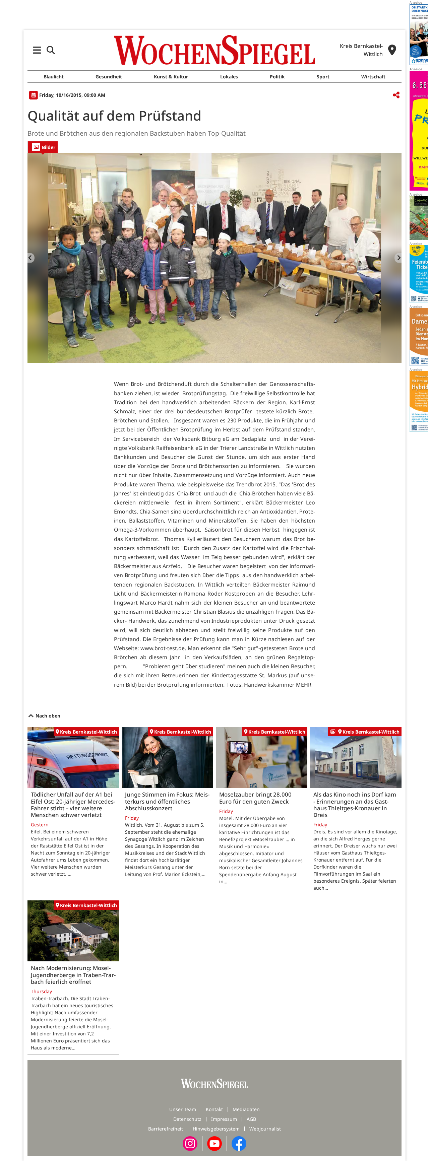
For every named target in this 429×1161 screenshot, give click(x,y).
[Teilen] (396, 95)
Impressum (224, 1119)
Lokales (229, 76)
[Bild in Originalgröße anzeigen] (214, 258)
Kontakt (214, 1109)
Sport (323, 76)
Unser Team (182, 1109)
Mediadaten (246, 1109)
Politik (277, 76)
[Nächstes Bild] (398, 258)
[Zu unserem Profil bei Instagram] (190, 1143)
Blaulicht (54, 76)
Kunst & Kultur (171, 76)
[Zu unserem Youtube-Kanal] (214, 1143)
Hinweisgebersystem (216, 1128)
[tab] (42, 147)
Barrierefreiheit (165, 1128)
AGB (251, 1119)
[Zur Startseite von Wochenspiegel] (214, 50)
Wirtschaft (373, 76)
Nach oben (47, 715)
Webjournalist (265, 1128)
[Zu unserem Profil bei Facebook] (239, 1143)
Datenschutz (187, 1119)
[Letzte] (31, 258)
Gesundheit (109, 76)
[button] (37, 50)
